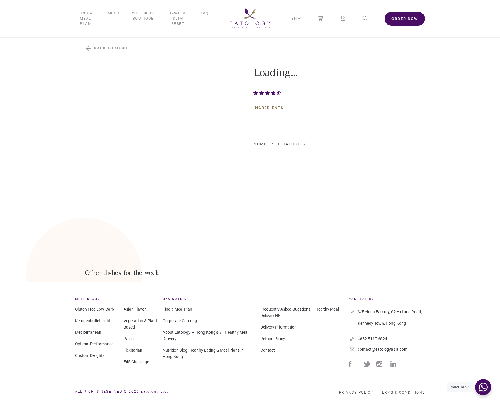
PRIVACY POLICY (356, 392)
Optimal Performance (94, 344)
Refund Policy (272, 338)
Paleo (129, 338)
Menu (114, 13)
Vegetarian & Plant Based (140, 323)
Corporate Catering (180, 320)
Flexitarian (133, 350)
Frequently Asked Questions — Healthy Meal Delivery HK (299, 312)
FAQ (205, 13)
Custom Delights (89, 355)
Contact (267, 350)
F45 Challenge (136, 361)
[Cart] (320, 18)
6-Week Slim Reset (178, 18)
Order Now (404, 18)
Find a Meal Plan (85, 18)
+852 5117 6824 (372, 339)
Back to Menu (110, 48)
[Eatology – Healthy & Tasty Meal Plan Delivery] (250, 18)
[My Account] (343, 18)
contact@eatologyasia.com (382, 349)
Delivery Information (278, 327)
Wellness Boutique (143, 16)
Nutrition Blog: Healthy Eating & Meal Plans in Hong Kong (203, 353)
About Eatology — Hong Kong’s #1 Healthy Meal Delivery (205, 335)
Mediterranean (88, 332)
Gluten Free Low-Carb (94, 309)
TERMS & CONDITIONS (402, 392)
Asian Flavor (135, 309)
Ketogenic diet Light (93, 320)
